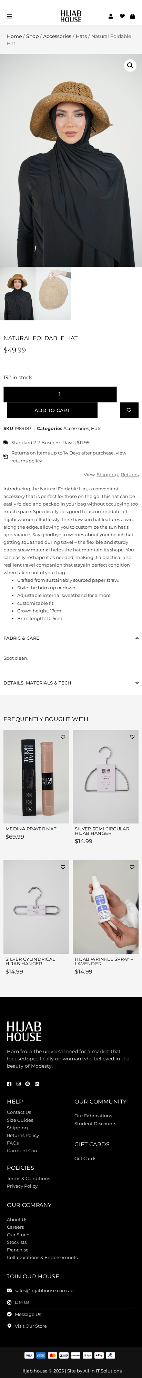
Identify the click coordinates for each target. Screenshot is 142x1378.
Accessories (57, 36)
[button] (130, 65)
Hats (81, 36)
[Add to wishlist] (129, 409)
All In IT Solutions (102, 1371)
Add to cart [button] (48, 814)
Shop (32, 36)
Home (14, 36)
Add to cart (52, 410)
